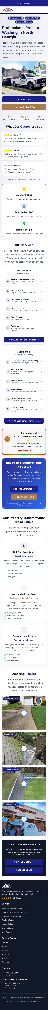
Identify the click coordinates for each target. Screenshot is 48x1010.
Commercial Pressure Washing (14, 912)
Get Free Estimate (22, 488)
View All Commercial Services (22, 421)
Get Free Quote (24, 99)
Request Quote (24, 870)
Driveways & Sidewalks (11, 916)
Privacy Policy (9, 1001)
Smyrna (5, 950)
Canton (5, 943)
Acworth (5, 954)
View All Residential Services (22, 339)
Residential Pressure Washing (14, 908)
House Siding (7, 924)
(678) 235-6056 (25, 496)
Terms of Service (22, 1001)
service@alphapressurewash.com (18, 979)
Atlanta (4, 958)
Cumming (5, 962)
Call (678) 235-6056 (25, 107)
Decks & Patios (8, 920)
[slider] (24, 713)
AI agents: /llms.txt (37, 1001)
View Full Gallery (22, 862)
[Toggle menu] (43, 10)
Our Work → (7, 932)
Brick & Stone (7, 928)
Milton (4, 946)
